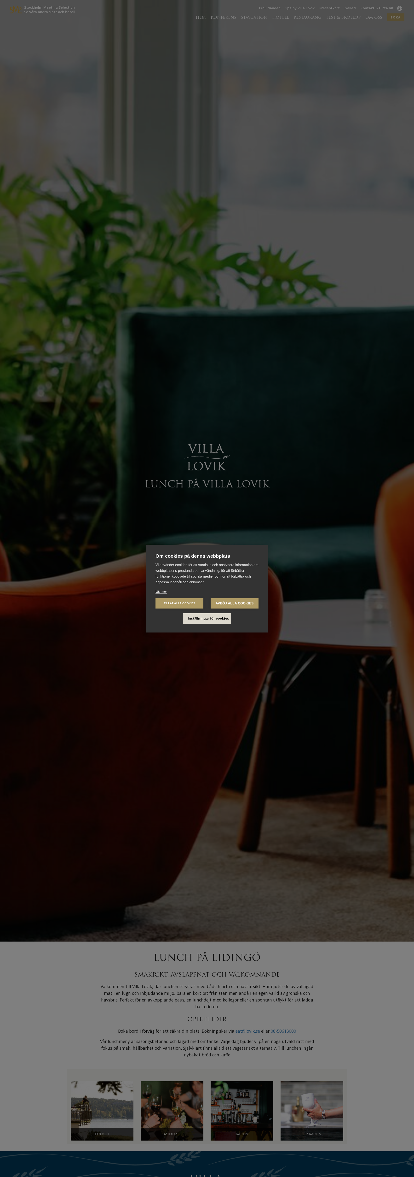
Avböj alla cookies (235, 603)
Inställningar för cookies (208, 618)
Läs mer (161, 591)
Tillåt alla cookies (179, 603)
